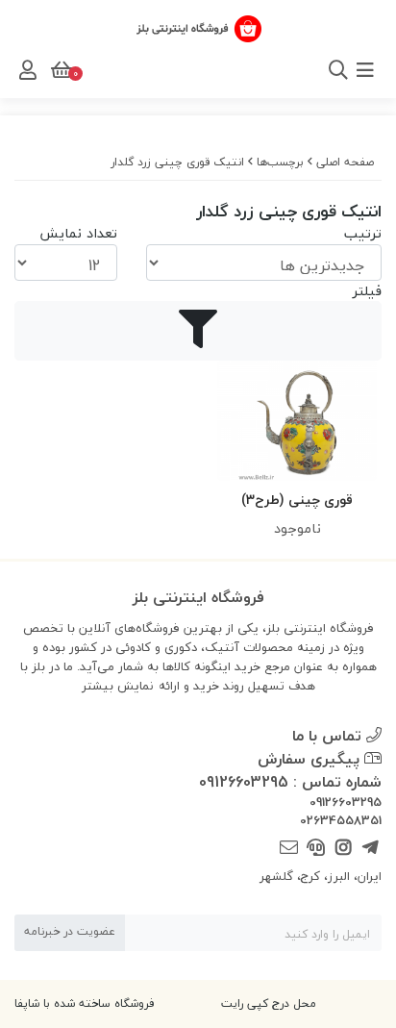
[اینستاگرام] (343, 849)
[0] (59, 70)
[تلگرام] (370, 849)
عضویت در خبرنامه (69, 931)
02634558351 (341, 821)
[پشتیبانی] (316, 849)
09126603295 (345, 803)
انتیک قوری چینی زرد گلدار (177, 162)
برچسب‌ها (280, 162)
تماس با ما (329, 735)
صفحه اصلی (345, 162)
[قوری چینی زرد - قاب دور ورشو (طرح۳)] (297, 421)
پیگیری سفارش (311, 758)
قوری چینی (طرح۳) (297, 500)
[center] (312, 70)
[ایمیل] (289, 849)
